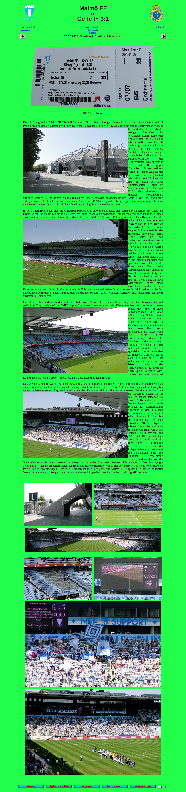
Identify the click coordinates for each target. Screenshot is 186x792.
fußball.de (93, 29)
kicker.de (93, 32)
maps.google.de (28, 27)
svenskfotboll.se (93, 27)
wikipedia (25, 29)
